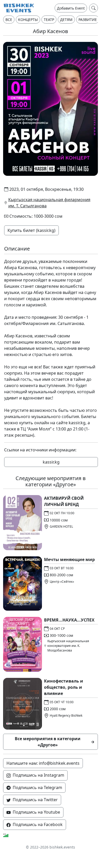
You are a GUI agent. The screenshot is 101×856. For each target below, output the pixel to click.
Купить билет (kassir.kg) (31, 230)
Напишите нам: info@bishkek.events (43, 763)
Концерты (28, 19)
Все (8, 19)
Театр (49, 19)
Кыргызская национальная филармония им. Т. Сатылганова (49, 203)
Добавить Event (71, 8)
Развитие (87, 19)
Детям (66, 19)
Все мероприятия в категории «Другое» (55, 742)
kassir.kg (77, 423)
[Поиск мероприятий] (93, 8)
